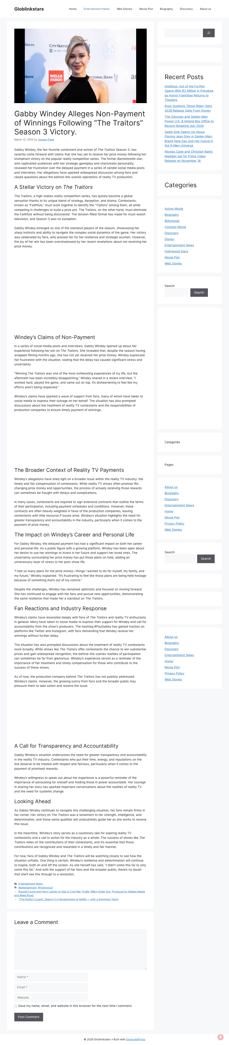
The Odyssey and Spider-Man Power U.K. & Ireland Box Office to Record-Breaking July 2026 (189, 121)
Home (73, 9)
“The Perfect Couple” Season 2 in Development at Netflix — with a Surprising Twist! (68, 899)
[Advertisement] (80, 293)
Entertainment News (97, 9)
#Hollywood (45, 887)
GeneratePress (135, 1039)
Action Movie (174, 209)
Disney (169, 239)
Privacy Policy (174, 523)
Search (170, 286)
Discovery (186, 9)
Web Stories (124, 9)
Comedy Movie (175, 227)
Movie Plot (146, 9)
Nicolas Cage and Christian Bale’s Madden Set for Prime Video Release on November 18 (189, 156)
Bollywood (172, 221)
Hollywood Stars (176, 251)
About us (205, 9)
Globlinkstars (29, 9)
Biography (166, 9)
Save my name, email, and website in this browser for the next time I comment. (75, 1006)
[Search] (209, 33)
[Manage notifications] (220, 1037)
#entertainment (27, 887)
